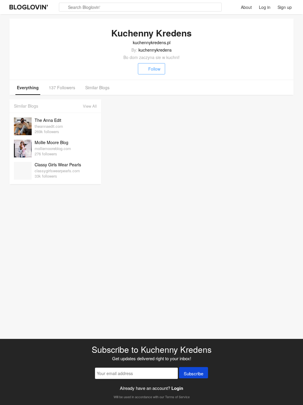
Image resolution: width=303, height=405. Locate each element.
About (246, 7)
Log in (264, 7)
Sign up (285, 7)
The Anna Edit (48, 120)
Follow (154, 69)
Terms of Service (177, 396)
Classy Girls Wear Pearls (58, 164)
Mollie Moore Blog (51, 142)
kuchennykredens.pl (151, 42)
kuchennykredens (155, 50)
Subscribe (193, 373)
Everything (28, 87)
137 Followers (62, 87)
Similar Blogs (97, 87)
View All (90, 106)
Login (177, 388)
